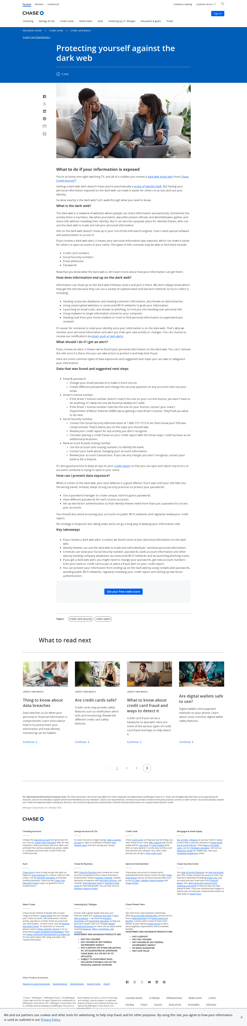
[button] (241, 1017)
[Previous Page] (106, 768)
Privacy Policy (50, 1020)
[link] (127, 982)
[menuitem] (183, 4)
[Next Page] (147, 768)
